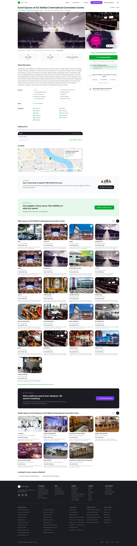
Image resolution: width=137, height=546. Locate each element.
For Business (76, 2)
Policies (90, 499)
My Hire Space (109, 2)
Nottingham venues (73, 527)
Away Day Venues (21, 519)
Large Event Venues (47, 530)
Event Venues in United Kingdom (50, 476)
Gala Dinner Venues (22, 527)
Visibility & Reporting (42, 494)
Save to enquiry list (104, 82)
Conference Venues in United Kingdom (29, 476)
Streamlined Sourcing (43, 490)
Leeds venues (72, 519)
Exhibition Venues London (23, 530)
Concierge (74, 492)
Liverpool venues (73, 522)
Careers (90, 494)
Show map (67, 10)
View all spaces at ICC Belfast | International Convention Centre (35, 384)
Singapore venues (107, 519)
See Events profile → (77, 133)
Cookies (117, 542)
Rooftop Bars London (47, 517)
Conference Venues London (23, 509)
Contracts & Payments (43, 492)
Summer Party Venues (22, 514)
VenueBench (91, 492)
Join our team (108, 488)
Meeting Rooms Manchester (92, 514)
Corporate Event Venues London (50, 524)
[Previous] (113, 221)
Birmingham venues (73, 514)
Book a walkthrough (42, 498)
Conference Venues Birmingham (93, 517)
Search (86, 2)
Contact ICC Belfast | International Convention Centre (104, 75)
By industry (40, 496)
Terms (112, 542)
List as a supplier (75, 499)
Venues (67, 2)
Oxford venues (72, 530)
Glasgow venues (79, 519)
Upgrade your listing (109, 492)
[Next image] (40, 232)
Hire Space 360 (41, 488)
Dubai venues (107, 514)
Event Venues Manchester (92, 512)
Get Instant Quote (104, 57)
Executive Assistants (59, 492)
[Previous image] (19, 232)
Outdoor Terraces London (23, 535)
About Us (90, 488)
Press (89, 496)
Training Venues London (23, 522)
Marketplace (74, 490)
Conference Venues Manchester (93, 509)
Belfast (29, 50)
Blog (89, 490)
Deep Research (97, 2)
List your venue (75, 498)
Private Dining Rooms (22, 517)
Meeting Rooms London (48, 519)
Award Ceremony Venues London (50, 527)
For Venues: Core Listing (77, 496)
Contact (90, 498)
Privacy (107, 542)
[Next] (117, 221)
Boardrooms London (47, 522)
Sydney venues (107, 522)
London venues (72, 509)
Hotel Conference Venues (48, 509)
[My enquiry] (118, 2)
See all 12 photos (113, 45)
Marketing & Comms (59, 494)
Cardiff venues (72, 524)
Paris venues (106, 512)
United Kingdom (22, 50)
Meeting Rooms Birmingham (93, 522)
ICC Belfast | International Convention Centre (31, 10)
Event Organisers (58, 490)
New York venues (107, 509)
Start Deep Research (106, 398)
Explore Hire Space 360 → (104, 207)
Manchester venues (73, 512)
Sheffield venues (80, 530)
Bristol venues (81, 517)
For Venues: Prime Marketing (78, 494)
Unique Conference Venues (23, 512)
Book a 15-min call (107, 187)
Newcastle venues (80, 524)
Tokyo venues (107, 517)
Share (112, 7)
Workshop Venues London (48, 532)
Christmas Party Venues (48, 512)
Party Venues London (47, 514)
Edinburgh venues (73, 517)
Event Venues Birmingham (92, 519)
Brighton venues (81, 522)
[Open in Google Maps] (50, 160)
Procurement (58, 488)
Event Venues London (22, 524)
